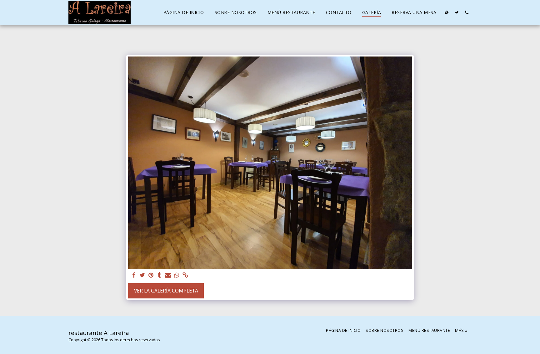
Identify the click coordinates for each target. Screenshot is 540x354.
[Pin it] (151, 275)
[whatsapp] (176, 275)
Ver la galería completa (166, 290)
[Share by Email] (168, 275)
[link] (185, 275)
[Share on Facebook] (134, 275)
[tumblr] (160, 275)
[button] (456, 12)
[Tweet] (142, 275)
